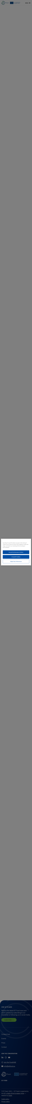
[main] (16, 551)
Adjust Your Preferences (16, 561)
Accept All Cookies (16, 557)
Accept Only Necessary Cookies (16, 552)
